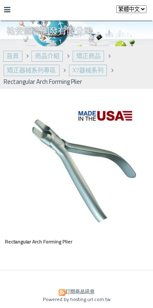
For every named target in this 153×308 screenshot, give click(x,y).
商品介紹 (47, 56)
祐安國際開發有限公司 (49, 30)
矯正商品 (88, 56)
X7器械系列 (88, 70)
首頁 (13, 56)
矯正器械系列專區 (31, 70)
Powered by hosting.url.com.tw (77, 299)
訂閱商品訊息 (80, 292)
